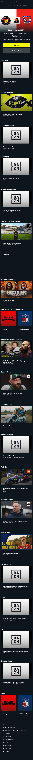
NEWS (7, 742)
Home (9, 6)
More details (16, 50)
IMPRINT (8, 736)
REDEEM (8, 745)
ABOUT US (8, 748)
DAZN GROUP (10, 739)
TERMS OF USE (10, 727)
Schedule (17, 6)
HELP (7, 724)
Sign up (16, 45)
